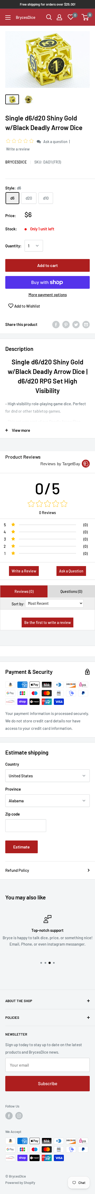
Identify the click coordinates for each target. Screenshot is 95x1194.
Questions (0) (71, 591)
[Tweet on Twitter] (76, 324)
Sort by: (18, 604)
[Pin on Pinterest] (66, 324)
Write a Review (24, 571)
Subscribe (47, 1083)
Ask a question (55, 141)
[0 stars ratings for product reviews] (47, 504)
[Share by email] (86, 324)
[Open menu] (8, 17)
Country (12, 764)
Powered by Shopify (20, 1182)
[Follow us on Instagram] (19, 1115)
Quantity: (13, 245)
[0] (85, 17)
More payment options (47, 294)
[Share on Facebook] (56, 324)
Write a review (18, 149)
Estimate (21, 846)
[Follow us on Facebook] (9, 1115)
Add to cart (47, 265)
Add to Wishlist (26, 306)
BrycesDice (16, 162)
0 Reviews (47, 512)
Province (13, 789)
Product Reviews (23, 457)
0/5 (47, 488)
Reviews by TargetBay (60, 464)
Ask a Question (71, 571)
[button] (20, 141)
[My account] (59, 17)
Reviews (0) (24, 591)
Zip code (12, 814)
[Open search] (49, 17)
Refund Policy (17, 870)
